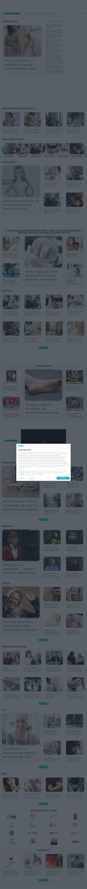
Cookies (26, 474)
